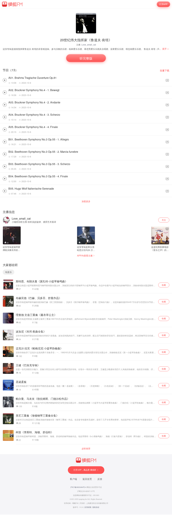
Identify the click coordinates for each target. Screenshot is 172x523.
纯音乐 (8, 272)
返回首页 (87, 479)
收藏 (164, 284)
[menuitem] (165, 48)
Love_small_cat (88, 44)
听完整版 (86, 58)
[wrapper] (86, 261)
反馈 (99, 479)
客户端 (73, 479)
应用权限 (87, 507)
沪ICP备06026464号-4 (78, 487)
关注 (164, 219)
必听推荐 (86, 448)
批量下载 (164, 70)
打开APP (163, 4)
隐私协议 (96, 507)
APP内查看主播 (85, 255)
